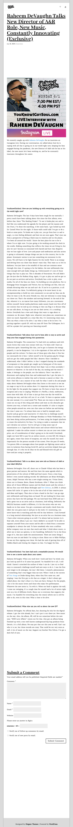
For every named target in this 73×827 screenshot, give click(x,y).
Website (10, 715)
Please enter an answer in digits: (20, 721)
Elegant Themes (32, 824)
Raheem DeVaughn (36, 140)
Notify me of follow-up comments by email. (26, 731)
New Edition (46, 488)
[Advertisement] (36, 60)
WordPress (53, 824)
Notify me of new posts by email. (22, 735)
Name (10, 703)
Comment (11, 681)
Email (10, 709)
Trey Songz (13, 575)
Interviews (19, 44)
